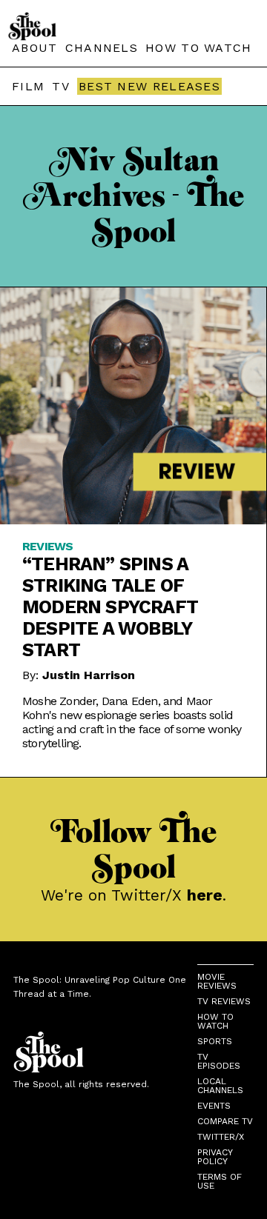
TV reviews (224, 1001)
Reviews (47, 546)
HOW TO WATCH (198, 48)
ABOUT (35, 48)
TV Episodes (218, 1061)
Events (214, 1105)
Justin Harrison (88, 675)
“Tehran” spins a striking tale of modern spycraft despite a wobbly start (110, 607)
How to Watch (215, 1021)
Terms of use (219, 1181)
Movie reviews (217, 981)
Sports (214, 1041)
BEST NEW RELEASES (149, 86)
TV (61, 86)
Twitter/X (220, 1136)
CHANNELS (101, 48)
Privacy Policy (214, 1157)
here (204, 895)
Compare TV (225, 1121)
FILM (28, 86)
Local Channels (220, 1086)
